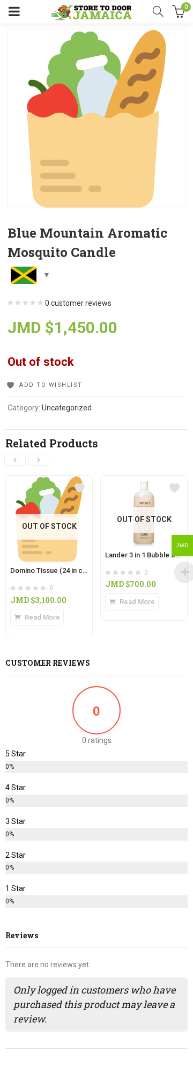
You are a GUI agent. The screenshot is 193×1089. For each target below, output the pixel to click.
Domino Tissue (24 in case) (53, 570)
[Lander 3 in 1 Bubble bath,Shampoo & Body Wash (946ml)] (144, 482)
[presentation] (15, 460)
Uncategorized (67, 407)
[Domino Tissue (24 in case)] (49, 482)
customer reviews (78, 303)
